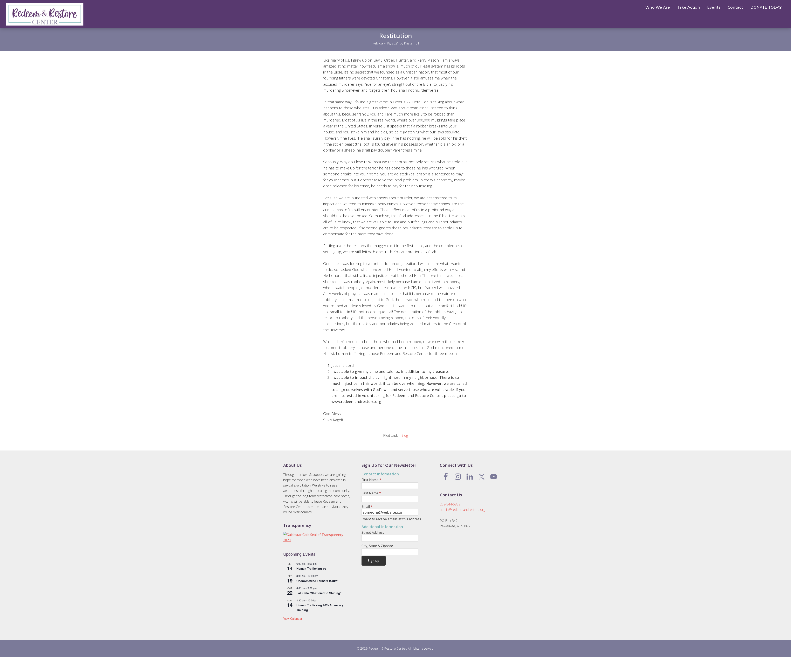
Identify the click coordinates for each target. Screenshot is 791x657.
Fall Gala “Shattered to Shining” (319, 593)
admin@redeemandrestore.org (462, 509)
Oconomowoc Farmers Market (317, 581)
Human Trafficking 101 (312, 568)
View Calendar (292, 618)
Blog (404, 435)
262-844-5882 (450, 504)
